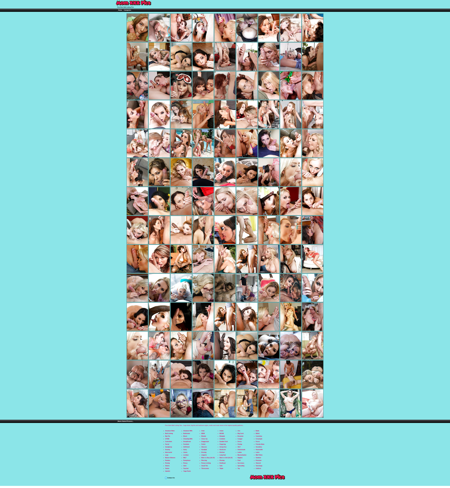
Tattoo (167, 468)
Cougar (240, 439)
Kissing (203, 452)
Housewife (259, 449)
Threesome (205, 468)
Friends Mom (260, 444)
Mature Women (170, 458)
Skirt (184, 466)
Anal (202, 431)
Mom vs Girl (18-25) (225, 458)
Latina (240, 452)
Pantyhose (186, 460)
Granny (167, 449)
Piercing (204, 460)
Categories (127, 10)
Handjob (204, 449)
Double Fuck (223, 441)
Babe (257, 431)
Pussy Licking (206, 463)
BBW (203, 433)
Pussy (185, 463)
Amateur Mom (170, 431)
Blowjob (222, 436)
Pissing (221, 460)
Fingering (222, 444)
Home (120, 10)
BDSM (221, 433)
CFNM (167, 439)
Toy (239, 468)
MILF (184, 458)
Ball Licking (169, 433)
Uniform (258, 468)
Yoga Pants (187, 471)
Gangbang (168, 447)
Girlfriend (186, 447)
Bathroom (186, 433)
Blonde (203, 436)
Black (185, 436)
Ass (239, 431)
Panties (167, 460)
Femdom (186, 444)
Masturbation (242, 455)
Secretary (241, 463)
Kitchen (222, 452)
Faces (258, 441)
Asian (221, 431)
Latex (257, 452)
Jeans (185, 452)
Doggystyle (205, 441)
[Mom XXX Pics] (133, 5)
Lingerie (204, 455)
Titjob (221, 468)
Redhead (222, 463)
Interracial (168, 452)
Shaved (258, 463)
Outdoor (258, 458)
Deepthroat (187, 441)
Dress (240, 441)
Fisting (240, 444)
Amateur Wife (187, 431)
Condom (222, 439)
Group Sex (223, 447)
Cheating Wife (188, 439)
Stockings (259, 466)
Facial (167, 444)
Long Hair (222, 455)
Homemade (241, 449)
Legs (166, 455)
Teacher (186, 468)
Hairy (185, 449)
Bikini (257, 433)
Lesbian (186, 455)
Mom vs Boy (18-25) (208, 458)
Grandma (259, 447)
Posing (167, 463)
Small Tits (204, 466)
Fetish (203, 444)
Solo (220, 466)
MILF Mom (259, 455)
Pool (239, 460)
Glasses (204, 447)
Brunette (240, 436)
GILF (239, 447)
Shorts (167, 466)
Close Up (204, 439)
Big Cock (241, 433)
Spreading (241, 466)
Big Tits (167, 436)
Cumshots (168, 441)
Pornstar (259, 460)
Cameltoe (259, 436)
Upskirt (167, 471)
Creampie (259, 439)
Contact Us (171, 478)
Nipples (240, 458)
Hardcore (222, 449)
